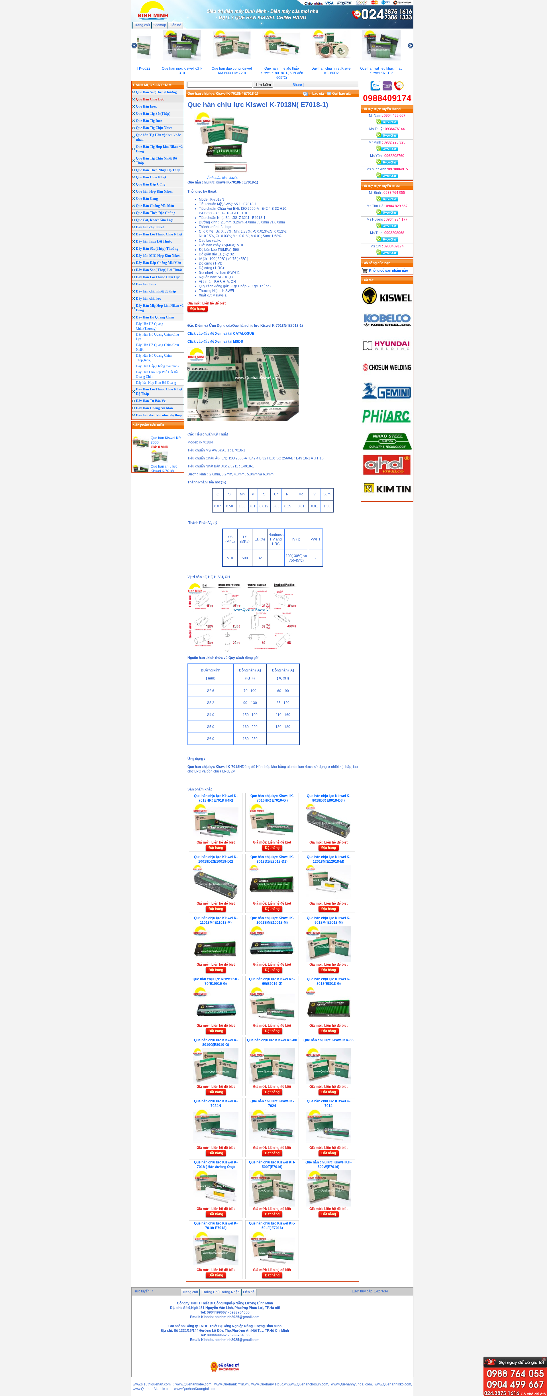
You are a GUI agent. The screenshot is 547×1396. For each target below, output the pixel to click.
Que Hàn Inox (146, 106)
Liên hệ (175, 25)
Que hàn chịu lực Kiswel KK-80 (272, 1040)
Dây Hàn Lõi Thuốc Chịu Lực (158, 277)
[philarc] (387, 426)
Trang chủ (142, 25)
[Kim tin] (387, 499)
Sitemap (159, 25)
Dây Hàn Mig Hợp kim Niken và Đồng (159, 308)
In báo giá (316, 94)
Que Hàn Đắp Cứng (150, 184)
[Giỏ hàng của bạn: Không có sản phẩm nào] (365, 271)
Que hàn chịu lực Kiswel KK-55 (328, 1040)
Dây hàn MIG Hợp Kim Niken (158, 256)
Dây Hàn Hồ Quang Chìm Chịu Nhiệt (157, 347)
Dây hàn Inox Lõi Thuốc (154, 241)
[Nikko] (387, 451)
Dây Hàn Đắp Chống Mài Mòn (158, 263)
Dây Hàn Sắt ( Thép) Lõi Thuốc (159, 270)
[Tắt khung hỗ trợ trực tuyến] (544, 1359)
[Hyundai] (387, 354)
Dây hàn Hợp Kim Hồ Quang (156, 383)
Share (297, 85)
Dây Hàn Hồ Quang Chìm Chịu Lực (157, 336)
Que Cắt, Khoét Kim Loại (154, 220)
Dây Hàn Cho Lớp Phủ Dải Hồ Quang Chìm (157, 374)
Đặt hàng (197, 309)
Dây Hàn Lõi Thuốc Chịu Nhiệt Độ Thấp (159, 391)
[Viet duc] (387, 475)
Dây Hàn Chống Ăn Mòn (154, 408)
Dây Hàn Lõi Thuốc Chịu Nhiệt (159, 234)
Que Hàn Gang (147, 199)
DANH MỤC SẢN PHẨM (152, 85)
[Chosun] (387, 378)
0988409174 (387, 98)
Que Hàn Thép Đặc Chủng (155, 213)
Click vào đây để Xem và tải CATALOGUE (220, 334)
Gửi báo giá (341, 94)
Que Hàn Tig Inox (149, 121)
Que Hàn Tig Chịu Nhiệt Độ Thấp (156, 160)
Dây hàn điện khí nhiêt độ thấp (159, 415)
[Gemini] (387, 402)
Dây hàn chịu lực (148, 298)
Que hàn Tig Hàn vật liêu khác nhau (158, 137)
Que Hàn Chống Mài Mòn (155, 206)
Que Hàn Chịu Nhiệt (151, 177)
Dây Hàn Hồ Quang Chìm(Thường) (149, 326)
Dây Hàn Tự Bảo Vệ (151, 401)
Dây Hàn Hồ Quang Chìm (155, 317)
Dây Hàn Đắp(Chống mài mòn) (157, 366)
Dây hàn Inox (146, 284)
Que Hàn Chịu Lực (150, 99)
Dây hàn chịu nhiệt (150, 227)
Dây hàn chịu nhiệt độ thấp (156, 291)
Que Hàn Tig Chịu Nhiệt (154, 128)
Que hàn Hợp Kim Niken (154, 191)
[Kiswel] (387, 306)
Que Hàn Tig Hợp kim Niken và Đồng (159, 149)
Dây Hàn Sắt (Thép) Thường (157, 249)
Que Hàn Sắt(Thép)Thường (156, 92)
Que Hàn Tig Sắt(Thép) (153, 114)
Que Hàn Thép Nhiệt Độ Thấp (158, 170)
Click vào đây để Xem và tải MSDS (215, 342)
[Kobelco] (387, 330)
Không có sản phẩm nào (388, 271)
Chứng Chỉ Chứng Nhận (220, 1292)
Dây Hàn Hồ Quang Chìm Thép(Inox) (154, 358)
